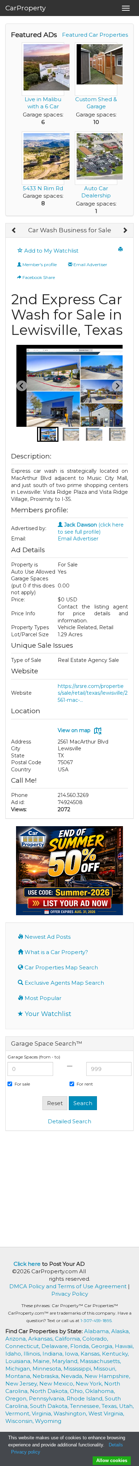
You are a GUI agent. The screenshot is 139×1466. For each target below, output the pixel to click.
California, (68, 1338)
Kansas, (91, 1353)
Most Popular (42, 998)
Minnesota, (47, 1368)
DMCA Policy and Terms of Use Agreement (68, 1286)
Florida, (80, 1346)
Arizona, (16, 1338)
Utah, (126, 1406)
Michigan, (18, 1368)
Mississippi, (78, 1368)
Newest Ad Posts (47, 936)
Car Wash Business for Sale (69, 230)
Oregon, (17, 1398)
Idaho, (14, 1353)
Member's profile (39, 264)
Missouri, (104, 1368)
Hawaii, (124, 1346)
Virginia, (42, 1413)
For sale (22, 1084)
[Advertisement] (69, 1188)
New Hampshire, (107, 1376)
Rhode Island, (86, 1398)
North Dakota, (50, 1391)
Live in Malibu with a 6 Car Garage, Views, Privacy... (43, 110)
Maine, (42, 1361)
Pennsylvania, (48, 1398)
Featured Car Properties (95, 34)
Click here (27, 1263)
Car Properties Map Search (60, 967)
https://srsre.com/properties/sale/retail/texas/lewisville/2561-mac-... (93, 693)
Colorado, (95, 1338)
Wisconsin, (20, 1421)
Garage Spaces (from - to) (33, 1057)
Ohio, (77, 1391)
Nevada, (72, 1376)
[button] (47, 434)
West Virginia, (106, 1413)
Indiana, (53, 1353)
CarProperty (25, 8)
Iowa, (73, 1353)
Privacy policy (25, 1452)
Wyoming (48, 1421)
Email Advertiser (89, 264)
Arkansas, (41, 1338)
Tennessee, (86, 1406)
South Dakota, (50, 1406)
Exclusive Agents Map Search (63, 982)
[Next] (125, 230)
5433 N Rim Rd (43, 188)
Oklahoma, (100, 1391)
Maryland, (66, 1361)
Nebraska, (46, 1376)
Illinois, (33, 1353)
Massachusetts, (100, 1361)
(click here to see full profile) (91, 528)
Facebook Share (38, 277)
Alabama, (97, 1331)
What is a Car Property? (55, 952)
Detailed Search (69, 1121)
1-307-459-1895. (97, 1320)
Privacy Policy (69, 1293)
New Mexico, (57, 1383)
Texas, (110, 1406)
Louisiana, (19, 1361)
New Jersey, (22, 1383)
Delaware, (55, 1346)
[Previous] (14, 230)
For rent (85, 1084)
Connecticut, (23, 1346)
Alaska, (120, 1331)
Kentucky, (115, 1353)
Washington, (70, 1413)
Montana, (18, 1376)
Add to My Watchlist (50, 250)
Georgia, (103, 1346)
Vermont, (18, 1413)
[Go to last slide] (21, 385)
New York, (90, 1383)
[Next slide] (117, 385)
